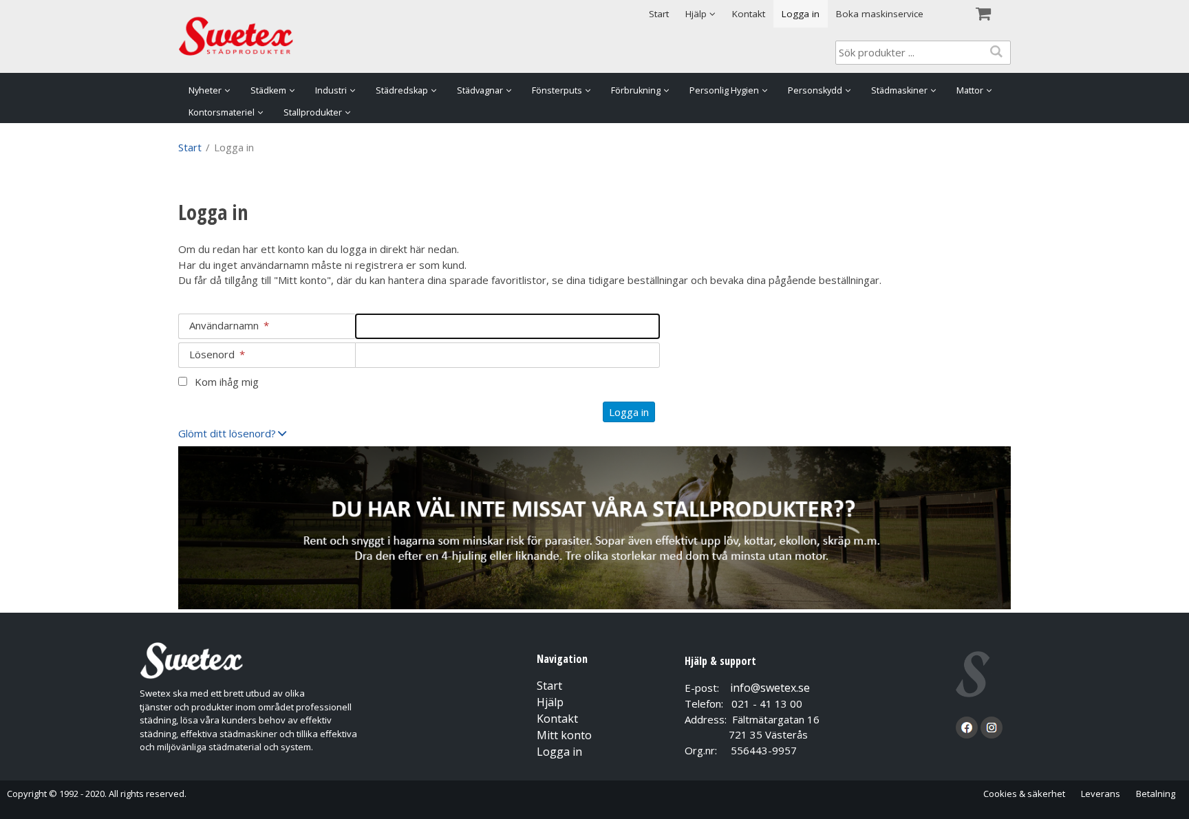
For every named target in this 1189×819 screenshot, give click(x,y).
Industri (331, 90)
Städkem (268, 90)
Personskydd (815, 90)
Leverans (1100, 793)
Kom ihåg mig (227, 382)
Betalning (1155, 793)
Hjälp (550, 702)
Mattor (969, 90)
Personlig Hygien (724, 90)
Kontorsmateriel (222, 112)
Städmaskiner (899, 90)
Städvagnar (480, 90)
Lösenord (217, 354)
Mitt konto (564, 735)
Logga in (801, 14)
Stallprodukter (312, 112)
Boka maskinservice (879, 14)
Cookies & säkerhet (1024, 793)
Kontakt (748, 14)
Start (659, 14)
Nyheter (205, 90)
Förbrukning (636, 90)
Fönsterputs (557, 90)
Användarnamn (229, 325)
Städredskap (402, 90)
